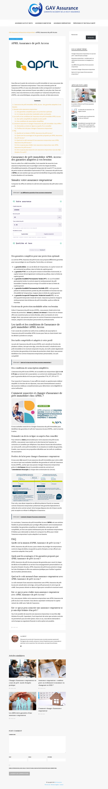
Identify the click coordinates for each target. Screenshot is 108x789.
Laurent (23, 636)
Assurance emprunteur (62, 23)
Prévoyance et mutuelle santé (84, 23)
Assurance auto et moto (24, 23)
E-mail (30, 757)
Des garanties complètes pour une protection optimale (33, 112)
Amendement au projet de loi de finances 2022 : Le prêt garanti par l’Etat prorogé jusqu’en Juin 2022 (86, 125)
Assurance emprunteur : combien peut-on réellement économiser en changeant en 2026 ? (51, 682)
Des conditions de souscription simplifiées (29, 121)
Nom (10, 757)
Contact (61, 784)
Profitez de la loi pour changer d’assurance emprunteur (33, 128)
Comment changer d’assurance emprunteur (83, 69)
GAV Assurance (14, 32)
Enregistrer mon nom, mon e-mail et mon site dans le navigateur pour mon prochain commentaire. (33, 768)
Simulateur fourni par (37, 250)
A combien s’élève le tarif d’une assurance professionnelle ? (82, 105)
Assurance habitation (43, 23)
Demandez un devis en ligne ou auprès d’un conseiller (33, 126)
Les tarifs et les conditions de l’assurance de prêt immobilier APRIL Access (36, 116)
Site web (50, 757)
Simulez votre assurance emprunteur (24, 109)
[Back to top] (106, 787)
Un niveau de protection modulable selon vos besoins (33, 114)
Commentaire (12, 734)
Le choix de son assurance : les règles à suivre (86, 110)
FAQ (14, 131)
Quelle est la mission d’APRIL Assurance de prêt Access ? (34, 133)
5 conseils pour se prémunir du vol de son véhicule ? (86, 117)
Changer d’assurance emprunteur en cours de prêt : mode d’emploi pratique (22, 682)
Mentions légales (55, 784)
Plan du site (47, 784)
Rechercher (74, 34)
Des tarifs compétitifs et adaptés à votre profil (30, 119)
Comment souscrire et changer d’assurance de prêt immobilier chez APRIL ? (37, 124)
